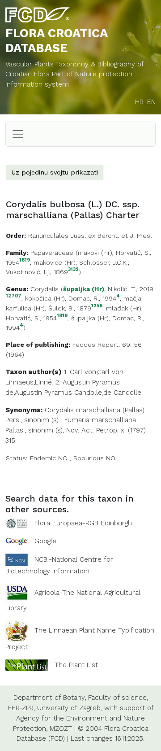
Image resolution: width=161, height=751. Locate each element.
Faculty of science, (118, 698)
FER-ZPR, (21, 708)
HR (139, 102)
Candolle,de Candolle (107, 393)
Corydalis (44, 289)
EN (151, 102)
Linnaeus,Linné (28, 382)
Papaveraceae (51, 252)
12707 (13, 296)
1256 (96, 306)
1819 (24, 260)
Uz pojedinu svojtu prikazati (54, 172)
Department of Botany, (49, 698)
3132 (73, 269)
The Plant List (76, 665)
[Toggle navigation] (18, 134)
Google (45, 541)
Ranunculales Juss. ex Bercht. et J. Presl (90, 235)
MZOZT (61, 729)
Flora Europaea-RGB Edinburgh (83, 523)
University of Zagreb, (69, 708)
